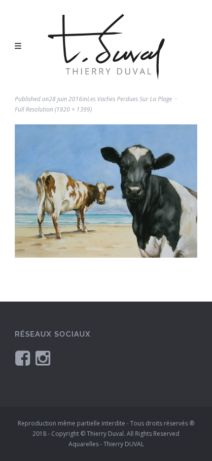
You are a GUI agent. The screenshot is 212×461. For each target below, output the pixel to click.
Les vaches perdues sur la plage (129, 99)
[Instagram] (42, 357)
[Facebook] (22, 357)
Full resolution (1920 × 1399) (53, 109)
